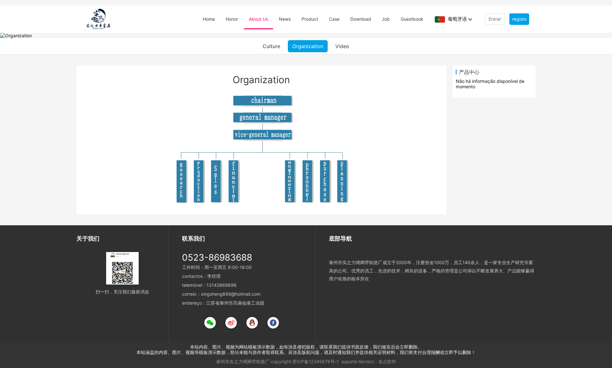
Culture (271, 46)
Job (386, 19)
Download (360, 19)
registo (519, 19)
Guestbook (412, 19)
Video (342, 46)
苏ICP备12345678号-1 (315, 361)
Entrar (495, 19)
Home (209, 19)
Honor (232, 19)
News (285, 19)
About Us (258, 19)
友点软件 (387, 361)
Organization (307, 46)
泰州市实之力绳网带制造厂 (243, 361)
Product (310, 19)
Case (334, 19)
